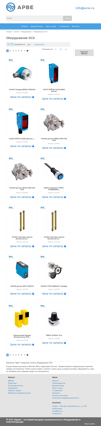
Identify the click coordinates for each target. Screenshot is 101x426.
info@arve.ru (85, 8)
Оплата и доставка (60, 395)
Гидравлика (13, 388)
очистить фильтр (84, 53)
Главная (9, 32)
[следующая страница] (27, 50)
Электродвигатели (15, 386)
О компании (64, 26)
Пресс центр (51, 26)
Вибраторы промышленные (19, 393)
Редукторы (12, 383)
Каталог (25, 26)
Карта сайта (89, 424)
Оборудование (26, 32)
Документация (37, 26)
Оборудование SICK (40, 32)
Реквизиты (56, 413)
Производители (58, 383)
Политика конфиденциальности (65, 398)
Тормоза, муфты (14, 390)
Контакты (75, 26)
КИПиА (11, 381)
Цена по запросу (21, 97)
